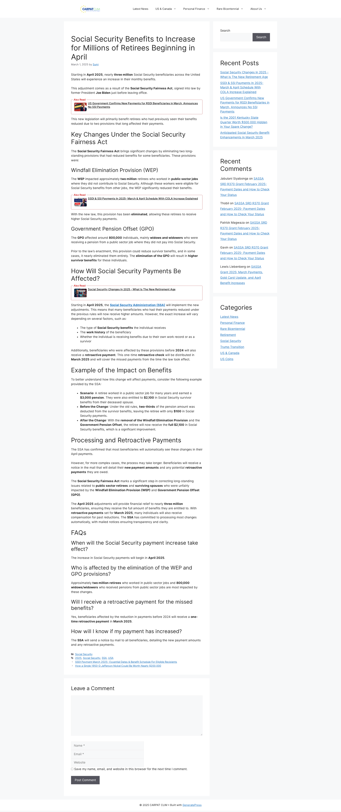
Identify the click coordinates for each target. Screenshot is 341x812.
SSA (104, 657)
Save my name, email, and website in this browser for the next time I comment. (131, 769)
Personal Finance (194, 8)
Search (225, 30)
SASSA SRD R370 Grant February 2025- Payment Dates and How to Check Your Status (244, 208)
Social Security (84, 654)
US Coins (226, 359)
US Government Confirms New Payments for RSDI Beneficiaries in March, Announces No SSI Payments (143, 105)
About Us (256, 8)
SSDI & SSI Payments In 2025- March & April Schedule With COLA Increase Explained (143, 198)
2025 (78, 657)
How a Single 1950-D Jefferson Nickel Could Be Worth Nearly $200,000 (118, 665)
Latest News (140, 8)
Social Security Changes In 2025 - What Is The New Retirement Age (131, 289)
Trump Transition (232, 347)
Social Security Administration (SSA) (137, 305)
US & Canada (163, 8)
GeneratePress (192, 805)
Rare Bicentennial (228, 8)
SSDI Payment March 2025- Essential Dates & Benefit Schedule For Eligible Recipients (126, 661)
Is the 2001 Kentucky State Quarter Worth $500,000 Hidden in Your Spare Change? (243, 122)
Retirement (228, 335)
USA (110, 657)
